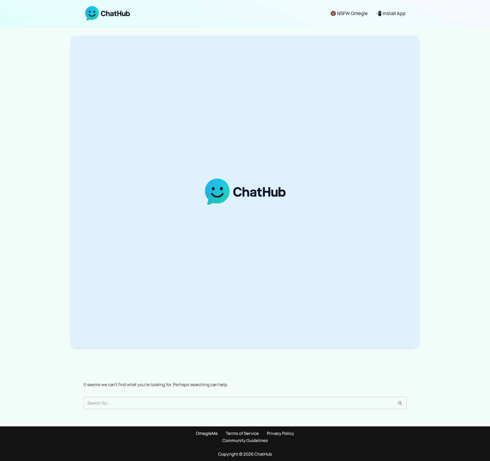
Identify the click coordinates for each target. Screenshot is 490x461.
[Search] (400, 403)
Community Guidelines (245, 440)
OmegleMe (207, 433)
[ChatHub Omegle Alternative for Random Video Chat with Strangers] (107, 13)
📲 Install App (390, 13)
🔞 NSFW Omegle (349, 13)
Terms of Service (242, 433)
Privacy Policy (280, 433)
